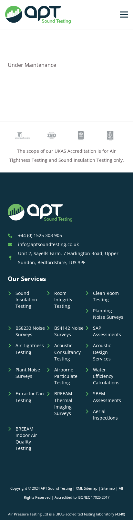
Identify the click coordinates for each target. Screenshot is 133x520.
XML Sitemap (86, 488)
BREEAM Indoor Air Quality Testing (26, 438)
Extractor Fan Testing (29, 396)
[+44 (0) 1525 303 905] (13, 235)
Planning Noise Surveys (108, 313)
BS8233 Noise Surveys (30, 331)
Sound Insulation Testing (26, 299)
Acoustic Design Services (102, 351)
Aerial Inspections (105, 414)
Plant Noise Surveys (27, 373)
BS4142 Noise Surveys (69, 331)
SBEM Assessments (107, 396)
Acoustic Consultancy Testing (67, 351)
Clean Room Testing (106, 296)
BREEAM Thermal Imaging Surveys (63, 403)
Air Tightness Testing (29, 348)
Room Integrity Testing (63, 299)
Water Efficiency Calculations (106, 376)
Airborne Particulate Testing (65, 376)
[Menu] (124, 14)
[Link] (38, 15)
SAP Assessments (107, 331)
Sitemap (108, 488)
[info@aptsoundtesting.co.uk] (13, 244)
